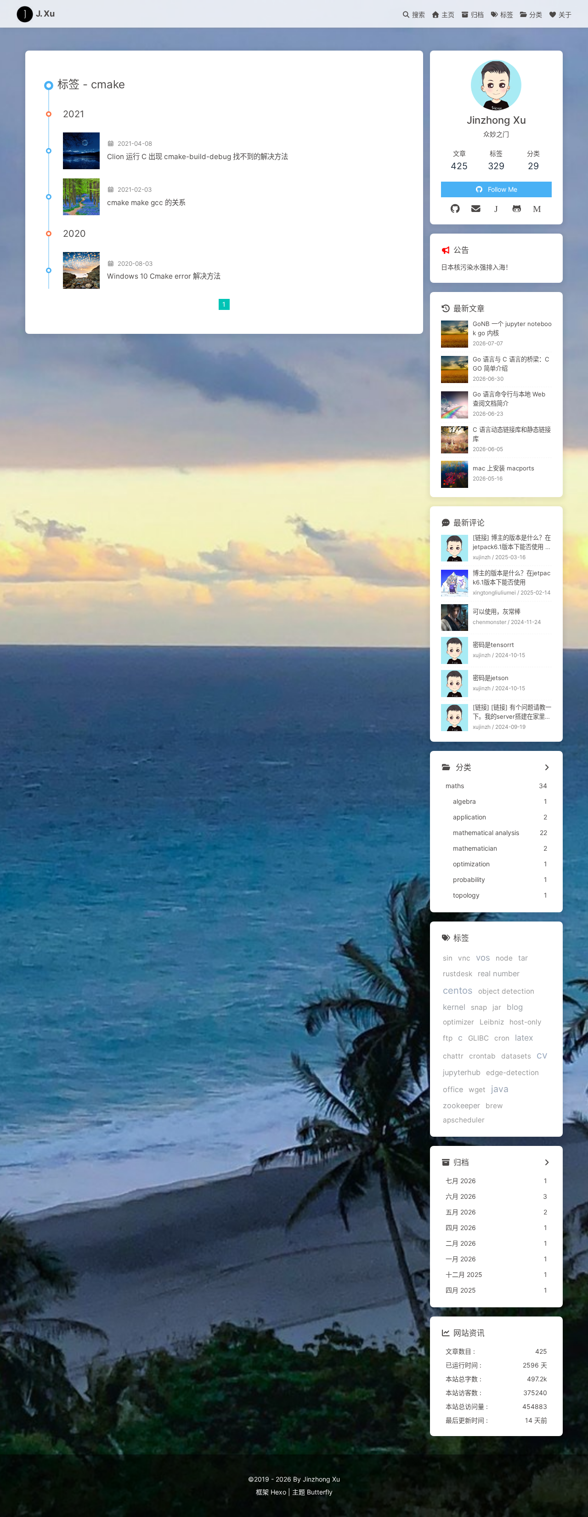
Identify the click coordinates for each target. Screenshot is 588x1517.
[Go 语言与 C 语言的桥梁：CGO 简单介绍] (454, 369)
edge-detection (512, 1072)
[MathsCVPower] (537, 208)
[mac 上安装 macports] (454, 474)
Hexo (278, 1492)
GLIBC (478, 1038)
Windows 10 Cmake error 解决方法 (163, 276)
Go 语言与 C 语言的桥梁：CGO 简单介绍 (511, 363)
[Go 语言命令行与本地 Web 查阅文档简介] (454, 404)
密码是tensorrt (493, 644)
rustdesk (457, 973)
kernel (454, 1007)
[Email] (476, 208)
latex (524, 1037)
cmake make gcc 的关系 (146, 202)
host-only (525, 1022)
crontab (482, 1056)
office (453, 1089)
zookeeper (461, 1105)
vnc (464, 958)
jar (496, 1007)
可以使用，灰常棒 (496, 611)
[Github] (455, 208)
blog (515, 1007)
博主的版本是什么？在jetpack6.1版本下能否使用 (511, 577)
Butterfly (320, 1492)
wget (477, 1089)
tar (523, 957)
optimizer (458, 1022)
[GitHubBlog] (517, 208)
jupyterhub (462, 1072)
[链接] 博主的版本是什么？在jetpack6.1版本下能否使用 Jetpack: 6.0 (512, 543)
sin (447, 958)
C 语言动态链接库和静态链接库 (512, 434)
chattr (453, 1056)
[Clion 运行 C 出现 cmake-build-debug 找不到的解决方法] (81, 150)
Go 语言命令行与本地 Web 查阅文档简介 (509, 398)
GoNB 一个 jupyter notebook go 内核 (512, 328)
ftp (447, 1038)
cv (542, 1055)
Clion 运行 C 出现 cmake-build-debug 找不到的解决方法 (197, 156)
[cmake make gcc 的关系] (81, 196)
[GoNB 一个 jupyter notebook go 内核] (454, 334)
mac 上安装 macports (503, 468)
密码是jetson (491, 677)
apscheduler (464, 1120)
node (504, 958)
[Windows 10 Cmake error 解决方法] (81, 270)
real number (499, 973)
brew (494, 1105)
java (500, 1088)
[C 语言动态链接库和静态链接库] (454, 439)
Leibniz (492, 1022)
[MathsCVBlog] (496, 208)
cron (501, 1038)
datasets (516, 1056)
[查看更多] (547, 768)
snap (479, 1007)
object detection (506, 991)
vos (483, 957)
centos (458, 990)
